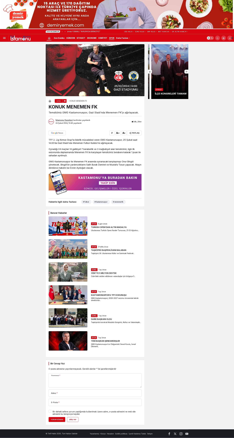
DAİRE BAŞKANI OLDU (101, 319)
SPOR (94, 224)
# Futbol (86, 202)
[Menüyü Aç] (4, 38)
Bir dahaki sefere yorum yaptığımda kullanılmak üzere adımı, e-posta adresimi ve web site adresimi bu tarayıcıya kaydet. (94, 412)
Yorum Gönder (57, 419)
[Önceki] (62, 31)
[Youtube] (186, 433)
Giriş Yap (72, 419)
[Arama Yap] (217, 38)
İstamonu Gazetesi (64, 120)
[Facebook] (169, 433)
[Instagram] (181, 433)
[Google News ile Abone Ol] (57, 133)
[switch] (210, 38)
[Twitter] (175, 433)
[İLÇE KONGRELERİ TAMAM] (168, 71)
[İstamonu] (20, 38)
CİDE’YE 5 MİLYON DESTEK (104, 273)
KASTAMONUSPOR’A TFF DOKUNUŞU (109, 295)
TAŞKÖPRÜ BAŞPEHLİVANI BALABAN (108, 250)
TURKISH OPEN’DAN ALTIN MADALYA (109, 227)
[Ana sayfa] (49, 38)
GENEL (94, 270)
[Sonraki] (65, 31)
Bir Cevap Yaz (57, 363)
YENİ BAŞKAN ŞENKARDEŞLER (105, 341)
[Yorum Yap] (111, 133)
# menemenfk (118, 202)
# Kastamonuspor (100, 202)
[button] (223, 38)
